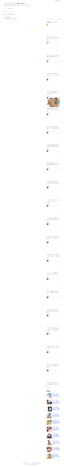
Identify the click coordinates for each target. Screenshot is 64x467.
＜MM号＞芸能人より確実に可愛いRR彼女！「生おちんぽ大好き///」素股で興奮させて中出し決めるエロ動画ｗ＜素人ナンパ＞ (56, 422)
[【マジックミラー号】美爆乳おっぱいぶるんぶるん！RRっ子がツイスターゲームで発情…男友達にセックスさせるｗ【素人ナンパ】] (55, 266)
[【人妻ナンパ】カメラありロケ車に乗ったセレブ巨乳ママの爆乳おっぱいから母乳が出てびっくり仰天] (55, 229)
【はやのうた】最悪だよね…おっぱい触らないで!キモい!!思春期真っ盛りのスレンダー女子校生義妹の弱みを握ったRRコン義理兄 (56, 409)
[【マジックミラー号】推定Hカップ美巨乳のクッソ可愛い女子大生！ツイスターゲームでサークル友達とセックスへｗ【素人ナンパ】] (55, 357)
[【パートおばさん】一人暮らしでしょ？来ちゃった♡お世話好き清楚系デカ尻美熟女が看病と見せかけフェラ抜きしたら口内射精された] (55, 321)
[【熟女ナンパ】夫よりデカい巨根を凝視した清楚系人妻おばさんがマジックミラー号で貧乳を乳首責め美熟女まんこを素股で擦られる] (55, 48)
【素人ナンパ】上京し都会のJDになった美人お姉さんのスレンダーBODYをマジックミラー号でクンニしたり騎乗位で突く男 (56, 395)
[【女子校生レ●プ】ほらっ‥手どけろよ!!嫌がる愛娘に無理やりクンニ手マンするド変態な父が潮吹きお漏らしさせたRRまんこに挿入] (55, 156)
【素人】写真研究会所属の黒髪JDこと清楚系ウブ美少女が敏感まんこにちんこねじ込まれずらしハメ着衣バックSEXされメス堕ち (56, 449)
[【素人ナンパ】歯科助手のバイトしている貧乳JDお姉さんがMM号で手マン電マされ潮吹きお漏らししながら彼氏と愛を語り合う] (55, 376)
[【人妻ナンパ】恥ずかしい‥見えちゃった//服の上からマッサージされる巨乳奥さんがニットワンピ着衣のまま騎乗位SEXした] (55, 339)
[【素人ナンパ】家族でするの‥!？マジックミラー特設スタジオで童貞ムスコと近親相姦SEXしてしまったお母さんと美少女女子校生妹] (55, 284)
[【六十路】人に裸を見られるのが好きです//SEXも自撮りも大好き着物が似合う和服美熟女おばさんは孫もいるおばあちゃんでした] (55, 175)
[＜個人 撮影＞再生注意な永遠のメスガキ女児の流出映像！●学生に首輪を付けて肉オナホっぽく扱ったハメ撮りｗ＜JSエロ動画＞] (55, 138)
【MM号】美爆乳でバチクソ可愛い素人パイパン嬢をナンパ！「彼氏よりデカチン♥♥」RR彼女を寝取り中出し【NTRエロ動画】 (56, 456)
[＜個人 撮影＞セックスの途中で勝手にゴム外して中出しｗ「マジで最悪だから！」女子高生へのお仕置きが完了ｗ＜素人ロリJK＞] (55, 248)
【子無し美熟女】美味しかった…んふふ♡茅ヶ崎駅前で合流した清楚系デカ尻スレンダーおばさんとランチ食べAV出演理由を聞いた (56, 436)
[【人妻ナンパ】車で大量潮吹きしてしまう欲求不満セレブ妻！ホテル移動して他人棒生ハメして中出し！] (55, 211)
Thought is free (36, 464)
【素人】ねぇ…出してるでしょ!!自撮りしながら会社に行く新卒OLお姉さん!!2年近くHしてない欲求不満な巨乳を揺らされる (56, 429)
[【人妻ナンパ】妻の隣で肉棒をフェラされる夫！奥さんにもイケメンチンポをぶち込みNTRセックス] (55, 85)
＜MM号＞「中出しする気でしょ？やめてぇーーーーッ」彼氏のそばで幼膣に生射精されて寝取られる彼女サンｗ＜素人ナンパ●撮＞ (55, 443)
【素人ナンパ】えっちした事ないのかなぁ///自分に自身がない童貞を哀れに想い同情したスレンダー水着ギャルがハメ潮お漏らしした (56, 416)
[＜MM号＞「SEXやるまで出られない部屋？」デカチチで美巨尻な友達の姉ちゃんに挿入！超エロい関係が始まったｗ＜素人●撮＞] (55, 120)
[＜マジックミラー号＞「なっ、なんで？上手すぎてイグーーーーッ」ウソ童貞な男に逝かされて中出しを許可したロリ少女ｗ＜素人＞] (55, 193)
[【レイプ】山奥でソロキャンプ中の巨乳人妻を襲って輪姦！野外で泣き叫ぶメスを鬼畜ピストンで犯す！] (55, 303)
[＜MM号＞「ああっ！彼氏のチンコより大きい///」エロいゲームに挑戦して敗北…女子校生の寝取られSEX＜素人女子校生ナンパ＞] (55, 67)
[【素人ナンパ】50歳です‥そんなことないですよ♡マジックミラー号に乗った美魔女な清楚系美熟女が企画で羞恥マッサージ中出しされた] (55, 30)
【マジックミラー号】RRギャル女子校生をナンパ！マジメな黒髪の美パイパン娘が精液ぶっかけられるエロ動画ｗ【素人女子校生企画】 (56, 402)
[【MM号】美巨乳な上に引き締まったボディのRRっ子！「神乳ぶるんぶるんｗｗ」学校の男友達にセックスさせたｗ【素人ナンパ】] (53, 102)
